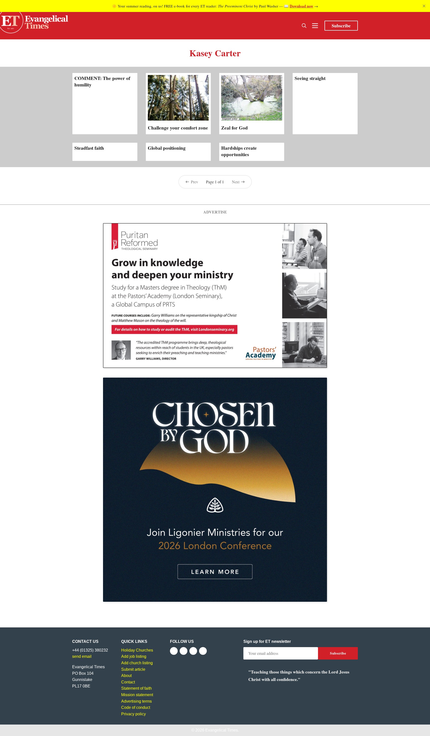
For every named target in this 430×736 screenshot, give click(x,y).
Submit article (133, 669)
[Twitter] (183, 651)
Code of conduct (135, 707)
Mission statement (137, 695)
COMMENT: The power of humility (102, 81)
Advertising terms (136, 701)
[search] (304, 26)
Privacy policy (133, 714)
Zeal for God (234, 127)
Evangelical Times (221, 730)
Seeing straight (310, 78)
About (126, 675)
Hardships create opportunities (239, 151)
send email (82, 656)
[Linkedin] (203, 651)
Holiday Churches (137, 650)
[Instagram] (193, 651)
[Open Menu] (315, 26)
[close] (424, 6)
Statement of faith (136, 688)
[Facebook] (174, 651)
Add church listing (137, 663)
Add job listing (133, 656)
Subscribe (341, 25)
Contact (128, 682)
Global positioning (167, 147)
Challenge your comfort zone (178, 127)
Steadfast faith (89, 147)
